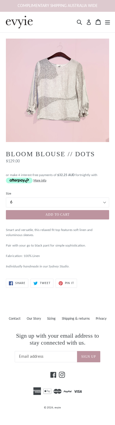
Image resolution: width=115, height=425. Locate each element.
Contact (15, 319)
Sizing (51, 319)
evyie (58, 407)
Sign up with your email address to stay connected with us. (57, 339)
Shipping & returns (76, 319)
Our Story (34, 319)
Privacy (101, 319)
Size (8, 193)
